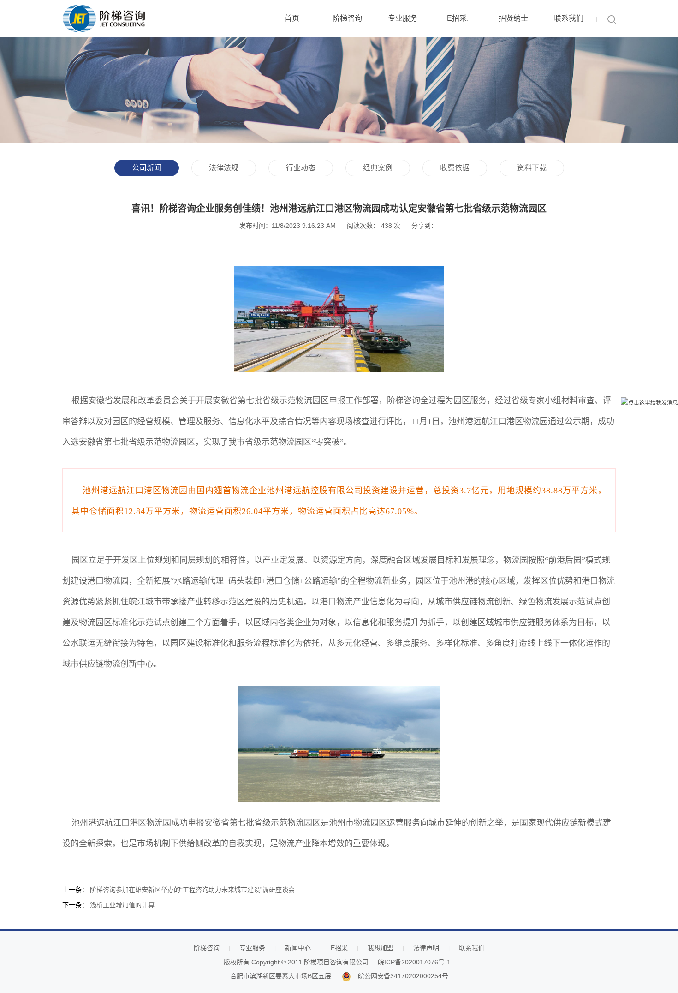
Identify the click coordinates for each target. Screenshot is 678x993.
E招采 (339, 947)
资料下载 (532, 168)
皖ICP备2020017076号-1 (414, 962)
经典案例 (378, 168)
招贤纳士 (513, 18)
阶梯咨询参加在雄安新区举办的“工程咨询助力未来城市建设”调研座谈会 (192, 889)
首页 (292, 18)
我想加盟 (380, 947)
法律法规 (223, 168)
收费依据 (455, 168)
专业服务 (402, 18)
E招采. (458, 18)
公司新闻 (146, 168)
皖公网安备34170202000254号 (403, 976)
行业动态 (300, 168)
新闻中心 (298, 947)
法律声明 (426, 947)
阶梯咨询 (347, 18)
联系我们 (568, 18)
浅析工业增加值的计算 (122, 905)
